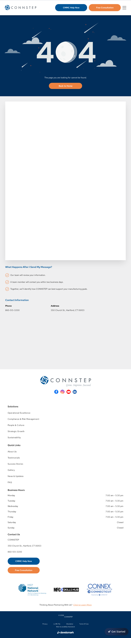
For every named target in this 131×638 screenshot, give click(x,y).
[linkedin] (75, 392)
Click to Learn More (82, 605)
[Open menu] (124, 8)
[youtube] (69, 392)
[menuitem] (65, 413)
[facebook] (56, 392)
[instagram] (62, 392)
